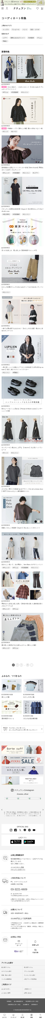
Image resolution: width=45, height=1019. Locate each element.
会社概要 (25, 1004)
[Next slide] (43, 809)
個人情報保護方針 (18, 1001)
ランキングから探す (29, 975)
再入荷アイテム (28, 967)
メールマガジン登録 (17, 867)
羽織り (5, 41)
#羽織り (15, 372)
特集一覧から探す (6, 975)
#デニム (5, 92)
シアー (5, 38)
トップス (6, 29)
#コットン (24, 92)
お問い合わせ (28, 993)
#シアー (35, 173)
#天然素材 (14, 92)
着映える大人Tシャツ (18, 38)
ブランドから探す (29, 971)
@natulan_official (22, 794)
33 (27, 665)
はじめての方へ (5, 989)
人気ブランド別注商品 (30, 979)
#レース (14, 131)
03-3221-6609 (19, 889)
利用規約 (9, 1001)
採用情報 (33, 1004)
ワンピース (15, 29)
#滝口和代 (6, 214)
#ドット (5, 131)
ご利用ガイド (28, 989)
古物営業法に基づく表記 (14, 1004)
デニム (39, 38)
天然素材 (31, 38)
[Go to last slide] (2, 809)
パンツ (25, 29)
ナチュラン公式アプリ (18, 869)
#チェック (6, 173)
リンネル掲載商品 (6, 979)
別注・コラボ (34, 29)
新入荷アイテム (5, 967)
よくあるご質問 (5, 993)
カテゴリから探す (6, 971)
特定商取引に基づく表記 (32, 1001)
